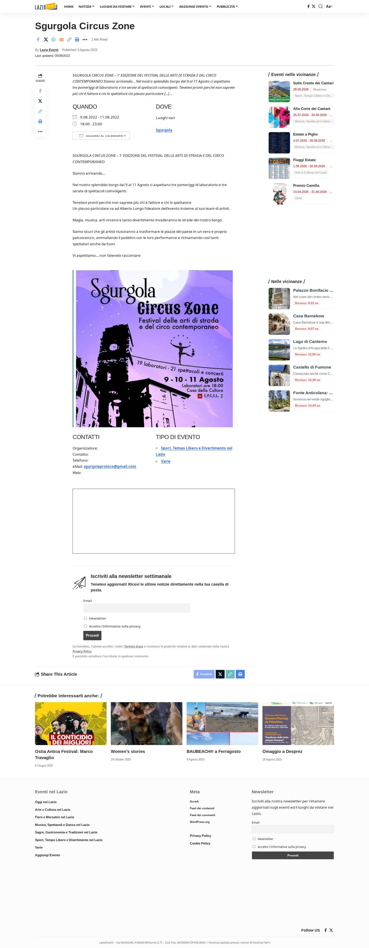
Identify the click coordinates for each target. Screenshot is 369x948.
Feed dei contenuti (202, 808)
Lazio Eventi (49, 50)
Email (87, 600)
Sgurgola (164, 130)
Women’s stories (128, 751)
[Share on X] (46, 39)
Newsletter (97, 618)
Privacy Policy (82, 651)
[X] (313, 6)
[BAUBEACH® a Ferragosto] (222, 723)
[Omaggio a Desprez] (298, 723)
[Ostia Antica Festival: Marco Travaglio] (71, 723)
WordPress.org (200, 822)
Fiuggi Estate (304, 160)
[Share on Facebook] (38, 39)
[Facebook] (308, 6)
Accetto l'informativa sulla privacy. (115, 626)
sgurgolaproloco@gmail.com (110, 466)
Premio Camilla (306, 186)
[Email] (61, 39)
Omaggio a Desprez (282, 751)
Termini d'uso (133, 646)
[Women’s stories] (146, 723)
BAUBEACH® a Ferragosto (214, 751)
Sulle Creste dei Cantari (313, 83)
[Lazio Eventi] (46, 6)
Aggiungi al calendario (104, 136)
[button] (321, 6)
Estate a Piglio (305, 134)
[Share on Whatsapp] (54, 39)
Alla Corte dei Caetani (311, 109)
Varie (165, 461)
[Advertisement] (301, 244)
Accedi (194, 801)
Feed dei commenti (202, 815)
